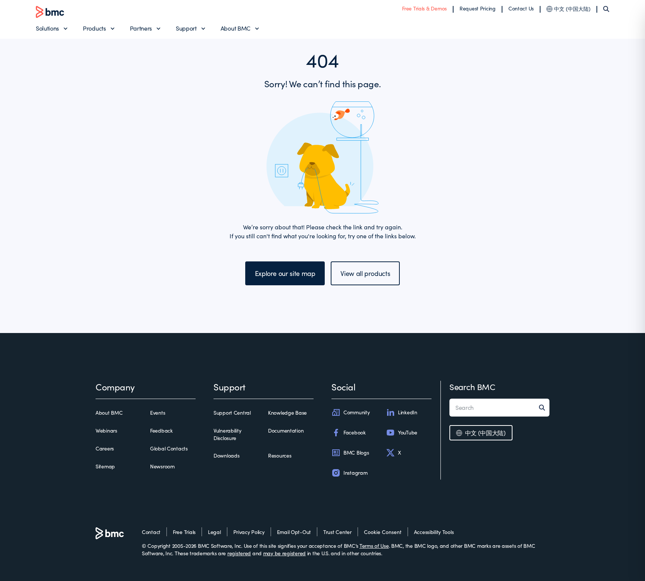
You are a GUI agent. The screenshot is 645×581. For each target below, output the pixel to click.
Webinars (106, 430)
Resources (279, 455)
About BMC (235, 28)
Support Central (232, 412)
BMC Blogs (356, 452)
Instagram (355, 472)
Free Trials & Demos (424, 8)
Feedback (161, 430)
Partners (141, 28)
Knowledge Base (287, 412)
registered (239, 553)
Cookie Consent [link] (383, 532)
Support (186, 28)
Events (157, 412)
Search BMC (472, 386)
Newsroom (162, 466)
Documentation (285, 430)
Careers (105, 448)
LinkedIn (407, 412)
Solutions (47, 28)
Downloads (226, 455)
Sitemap (105, 466)
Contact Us (521, 8)
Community (356, 412)
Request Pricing (477, 8)
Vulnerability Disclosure (227, 434)
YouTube (407, 432)
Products (94, 28)
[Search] (606, 9)
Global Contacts (169, 448)
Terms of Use (374, 545)
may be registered (284, 553)
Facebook (354, 432)
